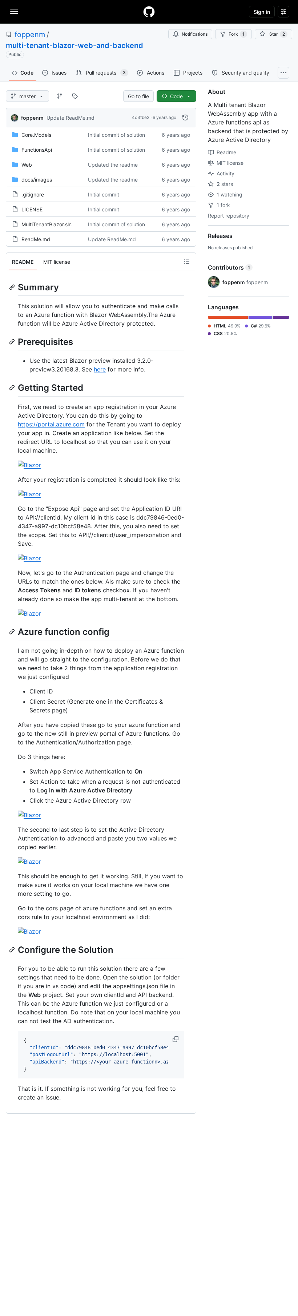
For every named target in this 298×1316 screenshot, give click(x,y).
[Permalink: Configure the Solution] (13, 950)
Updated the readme (113, 165)
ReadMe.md (35, 239)
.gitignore (32, 194)
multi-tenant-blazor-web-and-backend (74, 45)
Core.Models (36, 135)
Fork (237, 34)
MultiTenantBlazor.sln (46, 224)
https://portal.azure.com (51, 424)
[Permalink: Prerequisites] (13, 342)
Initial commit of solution (116, 135)
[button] (176, 1039)
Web (26, 165)
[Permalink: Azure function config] (13, 632)
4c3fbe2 (140, 117)
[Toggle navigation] (14, 11)
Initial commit (103, 194)
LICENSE (32, 209)
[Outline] (187, 261)
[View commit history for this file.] (185, 117)
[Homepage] (149, 11)
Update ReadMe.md (70, 118)
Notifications (195, 34)
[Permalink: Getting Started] (13, 388)
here (100, 369)
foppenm (30, 34)
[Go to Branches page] (59, 96)
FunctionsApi (36, 150)
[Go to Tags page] (74, 96)
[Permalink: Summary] (13, 287)
